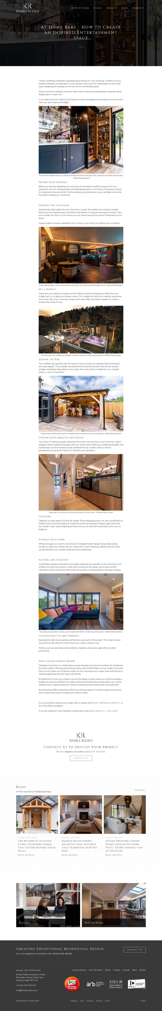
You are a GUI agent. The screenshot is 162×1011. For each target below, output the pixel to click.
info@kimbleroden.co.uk (26, 990)
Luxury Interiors (79, 970)
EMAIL (116, 703)
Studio (98, 8)
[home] (27, 8)
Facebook (90, 1001)
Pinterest (99, 1001)
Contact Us (81, 758)
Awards (126, 970)
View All (140, 790)
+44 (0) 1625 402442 (62, 953)
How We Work (80, 8)
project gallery (106, 711)
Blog (125, 8)
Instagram (73, 1001)
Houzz (82, 1001)
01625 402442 (100, 703)
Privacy (143, 1001)
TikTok (107, 1001)
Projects (112, 8)
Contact (138, 8)
